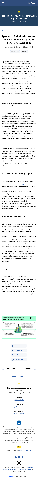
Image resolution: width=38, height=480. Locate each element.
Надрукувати (20, 359)
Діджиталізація (15, 51)
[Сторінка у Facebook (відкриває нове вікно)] (16, 457)
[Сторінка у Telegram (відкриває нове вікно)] (22, 457)
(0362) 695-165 (19, 400)
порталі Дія (21, 184)
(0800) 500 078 (19, 407)
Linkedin (20, 350)
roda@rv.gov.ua (19, 413)
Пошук (33, 3)
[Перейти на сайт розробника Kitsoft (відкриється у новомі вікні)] (12, 476)
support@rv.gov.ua (25, 450)
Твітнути (20, 355)
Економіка (24, 51)
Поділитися (20, 346)
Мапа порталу (17, 377)
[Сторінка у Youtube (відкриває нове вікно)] (19, 457)
